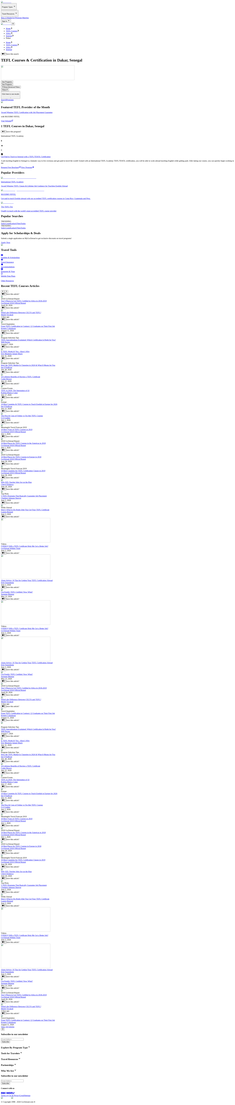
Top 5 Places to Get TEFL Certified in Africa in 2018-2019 (24, 301)
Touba (23, 224)
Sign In (4, 21)
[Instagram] (6, 1093)
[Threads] (4, 1093)
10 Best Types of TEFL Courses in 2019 (16, 430)
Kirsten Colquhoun (8, 328)
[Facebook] (2, 1093)
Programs (10, 100)
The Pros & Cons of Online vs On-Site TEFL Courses (22, 416)
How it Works (6, 18)
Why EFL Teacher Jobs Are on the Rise (16, 482)
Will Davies (5, 342)
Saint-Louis (5, 224)
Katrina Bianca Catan (9, 393)
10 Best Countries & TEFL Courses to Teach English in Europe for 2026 (29, 404)
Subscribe (5, 1042)
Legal (22, 1095)
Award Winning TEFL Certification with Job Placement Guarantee (27, 112)
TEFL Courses (11, 31)
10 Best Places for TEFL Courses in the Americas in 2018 (23, 443)
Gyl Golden (5, 418)
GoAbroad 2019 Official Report (13, 432)
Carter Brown (6, 379)
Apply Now (5, 242)
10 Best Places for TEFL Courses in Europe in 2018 (21, 457)
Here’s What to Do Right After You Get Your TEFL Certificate (25, 510)
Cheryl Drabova (7, 484)
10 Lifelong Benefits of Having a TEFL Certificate (20, 377)
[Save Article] (3, 294)
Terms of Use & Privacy (10, 1095)
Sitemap (27, 1095)
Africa (8, 33)
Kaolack (13, 224)
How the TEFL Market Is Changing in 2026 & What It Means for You (28, 365)
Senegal (9, 36)
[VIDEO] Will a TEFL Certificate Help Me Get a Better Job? (24, 546)
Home (8, 29)
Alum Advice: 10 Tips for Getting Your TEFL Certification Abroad (27, 580)
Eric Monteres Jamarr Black (12, 354)
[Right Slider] (6, 291)
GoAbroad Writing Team (10, 548)
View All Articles (7, 1027)
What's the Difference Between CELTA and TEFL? (21, 313)
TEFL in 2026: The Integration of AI (15, 391)
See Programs (7, 82)
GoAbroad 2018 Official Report (13, 303)
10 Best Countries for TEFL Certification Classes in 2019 (23, 471)
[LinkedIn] (12, 1093)
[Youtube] (8, 1093)
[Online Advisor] (3, 1029)
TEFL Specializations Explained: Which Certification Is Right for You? (28, 340)
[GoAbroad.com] (6, 2)
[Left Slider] (3, 291)
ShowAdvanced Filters (12, 87)
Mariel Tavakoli (7, 315)
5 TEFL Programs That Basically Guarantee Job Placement (24, 496)
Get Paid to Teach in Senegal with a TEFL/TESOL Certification (26, 157)
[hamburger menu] (13, 23)
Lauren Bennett (7, 512)
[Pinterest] (10, 1093)
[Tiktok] (14, 1093)
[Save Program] (3, 131)
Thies (18, 224)
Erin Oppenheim (7, 583)
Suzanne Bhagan (7, 594)
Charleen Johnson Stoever (11, 498)
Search (3, 100)
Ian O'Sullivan (6, 367)
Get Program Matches (20, 18)
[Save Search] (3, 54)
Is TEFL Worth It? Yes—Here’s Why (15, 352)
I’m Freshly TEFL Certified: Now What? (17, 592)
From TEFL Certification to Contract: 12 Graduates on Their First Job (28, 326)
